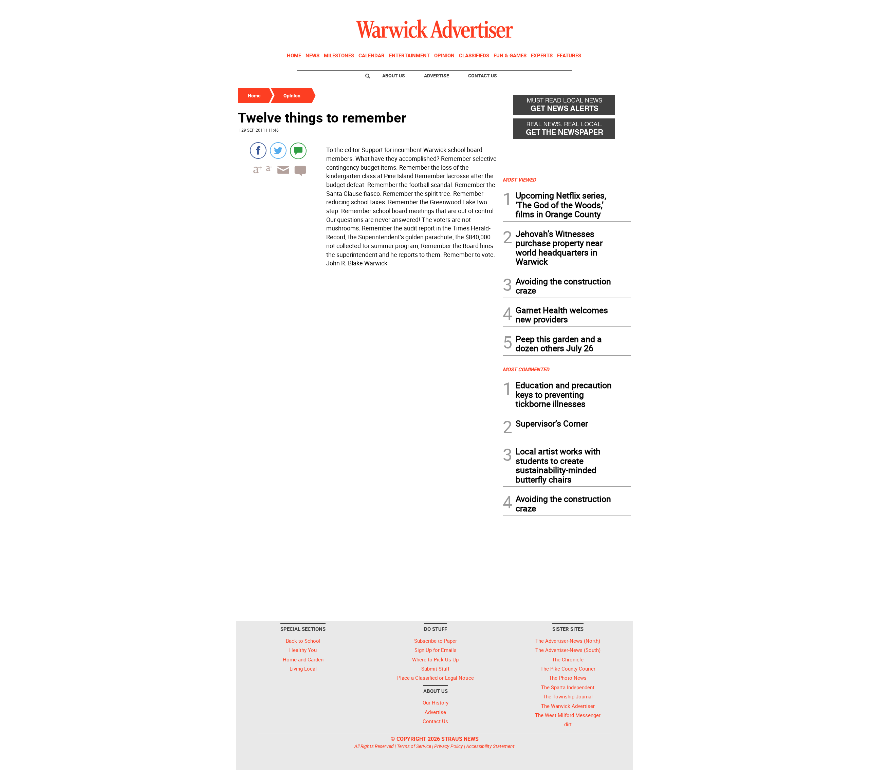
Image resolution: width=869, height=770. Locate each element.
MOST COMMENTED (526, 369)
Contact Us (482, 75)
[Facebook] (258, 150)
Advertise (436, 75)
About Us (393, 75)
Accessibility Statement (490, 746)
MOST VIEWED (519, 179)
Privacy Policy (448, 746)
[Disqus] (368, 356)
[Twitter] (278, 150)
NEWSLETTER (576, 8)
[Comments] (298, 150)
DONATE (614, 8)
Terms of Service (414, 746)
